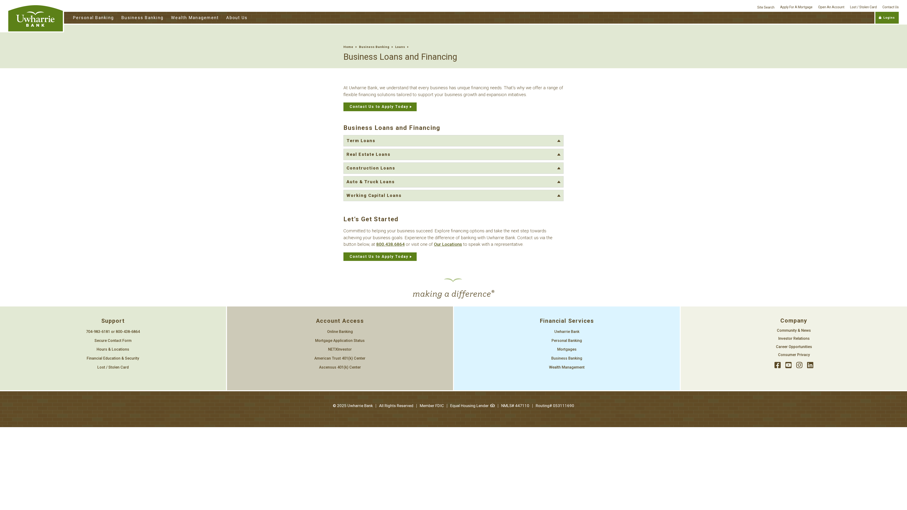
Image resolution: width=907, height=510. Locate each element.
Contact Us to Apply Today (379, 106)
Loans (400, 47)
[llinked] (810, 365)
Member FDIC (432, 405)
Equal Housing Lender (469, 405)
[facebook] (777, 365)
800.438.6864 (390, 244)
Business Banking (374, 47)
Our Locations (448, 244)
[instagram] (799, 365)
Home (348, 47)
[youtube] (788, 365)
